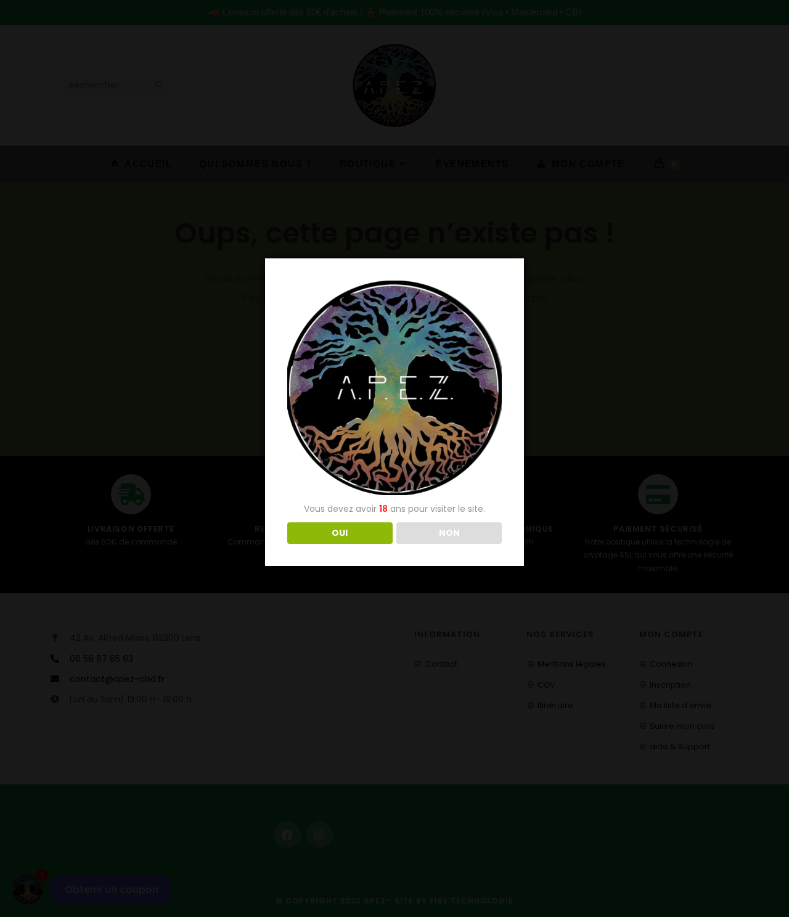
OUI (340, 533)
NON (449, 533)
